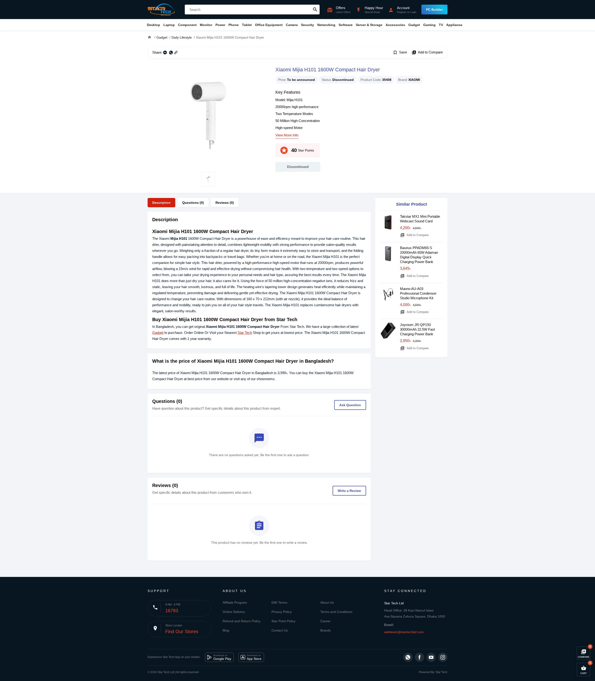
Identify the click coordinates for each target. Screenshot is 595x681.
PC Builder (434, 9)
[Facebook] (419, 657)
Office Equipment (269, 25)
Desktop (153, 25)
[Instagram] (442, 657)
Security (307, 25)
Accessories (395, 25)
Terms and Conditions (336, 612)
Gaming (429, 25)
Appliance (454, 25)
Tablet (247, 25)
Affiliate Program (235, 602)
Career (325, 621)
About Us (327, 602)
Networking (326, 25)
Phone (233, 25)
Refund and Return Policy (241, 621)
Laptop (169, 25)
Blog (226, 630)
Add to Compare (427, 52)
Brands (325, 630)
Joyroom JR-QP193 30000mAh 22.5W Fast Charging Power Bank (417, 329)
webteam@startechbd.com (404, 632)
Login (413, 12)
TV (441, 25)
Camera (292, 25)
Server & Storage (369, 25)
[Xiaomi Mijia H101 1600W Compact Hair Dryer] (208, 115)
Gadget (414, 25)
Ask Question (350, 405)
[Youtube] (431, 657)
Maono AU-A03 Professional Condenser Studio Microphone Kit (418, 293)
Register (402, 12)
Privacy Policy (281, 612)
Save (400, 52)
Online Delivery (234, 612)
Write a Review (349, 491)
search (315, 9)
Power (220, 25)
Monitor (206, 25)
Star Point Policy (283, 621)
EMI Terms (279, 602)
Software (346, 25)
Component (187, 25)
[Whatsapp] (408, 657)
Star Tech (245, 333)
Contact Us (279, 630)
